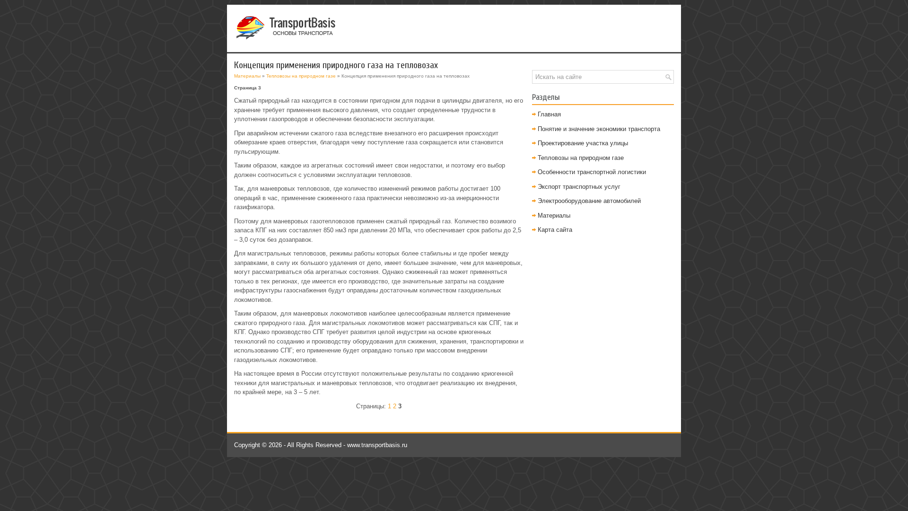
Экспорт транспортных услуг (579, 186)
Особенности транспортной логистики (592, 172)
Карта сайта (555, 229)
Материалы (247, 76)
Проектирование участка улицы (583, 143)
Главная (549, 114)
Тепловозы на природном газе (301, 76)
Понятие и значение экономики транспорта (599, 128)
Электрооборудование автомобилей (589, 200)
